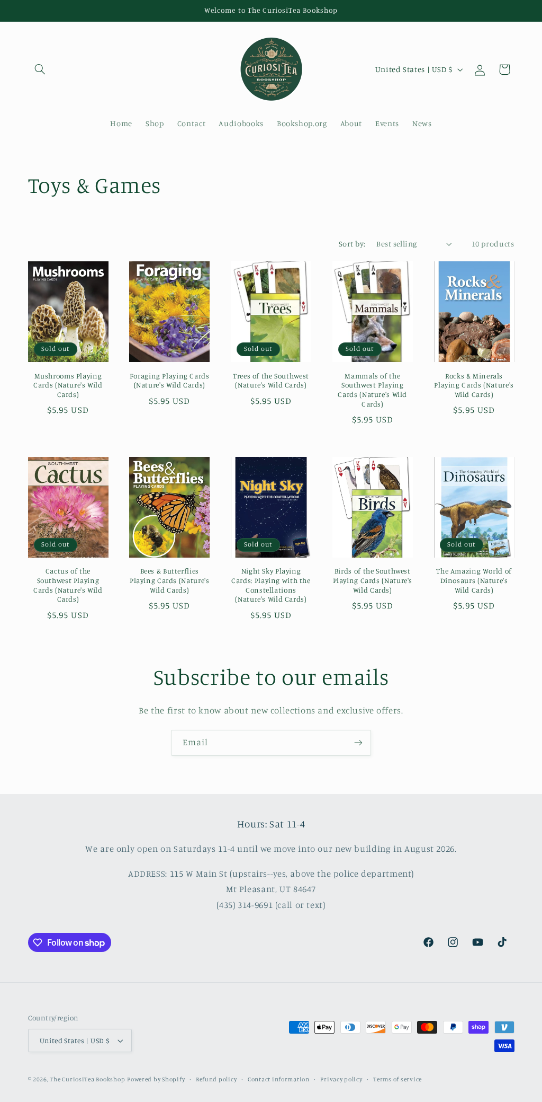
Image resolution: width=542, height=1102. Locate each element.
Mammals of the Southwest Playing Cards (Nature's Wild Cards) (372, 390)
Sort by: (352, 243)
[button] (40, 69)
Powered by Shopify (156, 1079)
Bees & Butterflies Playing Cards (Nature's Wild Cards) (170, 580)
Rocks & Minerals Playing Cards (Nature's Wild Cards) (474, 385)
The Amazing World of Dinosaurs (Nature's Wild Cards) (474, 580)
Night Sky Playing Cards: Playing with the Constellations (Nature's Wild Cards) (271, 585)
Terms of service (397, 1079)
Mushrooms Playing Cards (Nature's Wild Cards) (68, 385)
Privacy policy (341, 1079)
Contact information (279, 1079)
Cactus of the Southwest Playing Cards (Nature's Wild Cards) (68, 585)
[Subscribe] (358, 743)
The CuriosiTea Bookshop (87, 1079)
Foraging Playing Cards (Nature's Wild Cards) (170, 381)
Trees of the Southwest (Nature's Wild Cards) (271, 381)
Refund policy (216, 1079)
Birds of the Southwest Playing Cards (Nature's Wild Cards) (373, 580)
